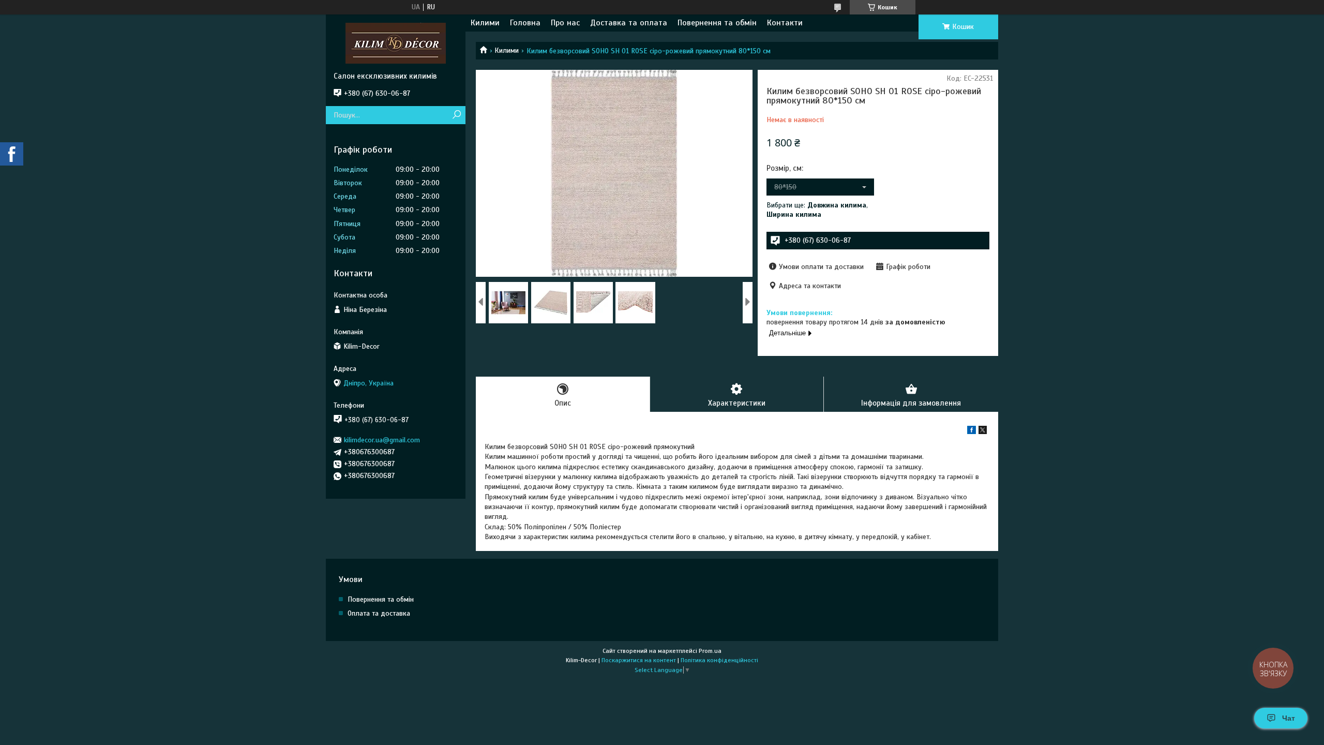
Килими (485, 23)
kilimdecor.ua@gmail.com (382, 440)
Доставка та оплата (628, 23)
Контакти (785, 23)
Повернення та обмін (717, 23)
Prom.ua (710, 650)
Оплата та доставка (379, 613)
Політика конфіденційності (719, 660)
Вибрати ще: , (817, 210)
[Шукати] (456, 115)
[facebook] (971, 431)
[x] (983, 431)
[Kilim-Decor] (396, 43)
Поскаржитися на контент (638, 660)
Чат (1288, 718)
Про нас (565, 23)
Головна (525, 23)
